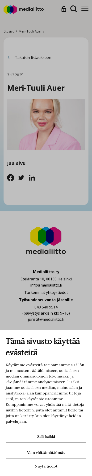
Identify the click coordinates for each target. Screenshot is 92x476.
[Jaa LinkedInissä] (33, 177)
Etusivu (9, 31)
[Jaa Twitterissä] (23, 177)
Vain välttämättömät (46, 452)
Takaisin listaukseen (32, 57)
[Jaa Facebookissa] (12, 177)
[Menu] (84, 8)
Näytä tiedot (46, 466)
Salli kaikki (46, 436)
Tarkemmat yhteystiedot (46, 292)
